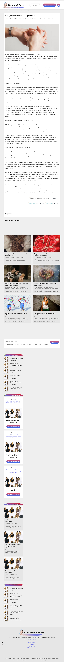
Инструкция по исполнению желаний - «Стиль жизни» (45, 284)
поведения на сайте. (40, 203)
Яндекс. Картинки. (54, 200)
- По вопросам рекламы (31, 641)
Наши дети (24, 11)
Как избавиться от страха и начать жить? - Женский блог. (44, 314)
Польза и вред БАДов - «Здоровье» (13, 489)
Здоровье (10, 213)
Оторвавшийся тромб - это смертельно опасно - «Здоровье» (46, 254)
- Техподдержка (31, 642)
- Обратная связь (31, 648)
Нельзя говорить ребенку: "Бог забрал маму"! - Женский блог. (16, 284)
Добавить (54, 342)
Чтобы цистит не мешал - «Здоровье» (13, 421)
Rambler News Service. (54, 198)
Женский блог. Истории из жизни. (12, 11)
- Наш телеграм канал (32, 639)
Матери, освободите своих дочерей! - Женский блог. (16, 254)
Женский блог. (16, 6)
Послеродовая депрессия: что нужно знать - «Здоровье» (13, 455)
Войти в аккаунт (49, 5)
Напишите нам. (55, 203)
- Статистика (31, 646)
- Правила (31, 644)
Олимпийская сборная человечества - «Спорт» (16, 314)
